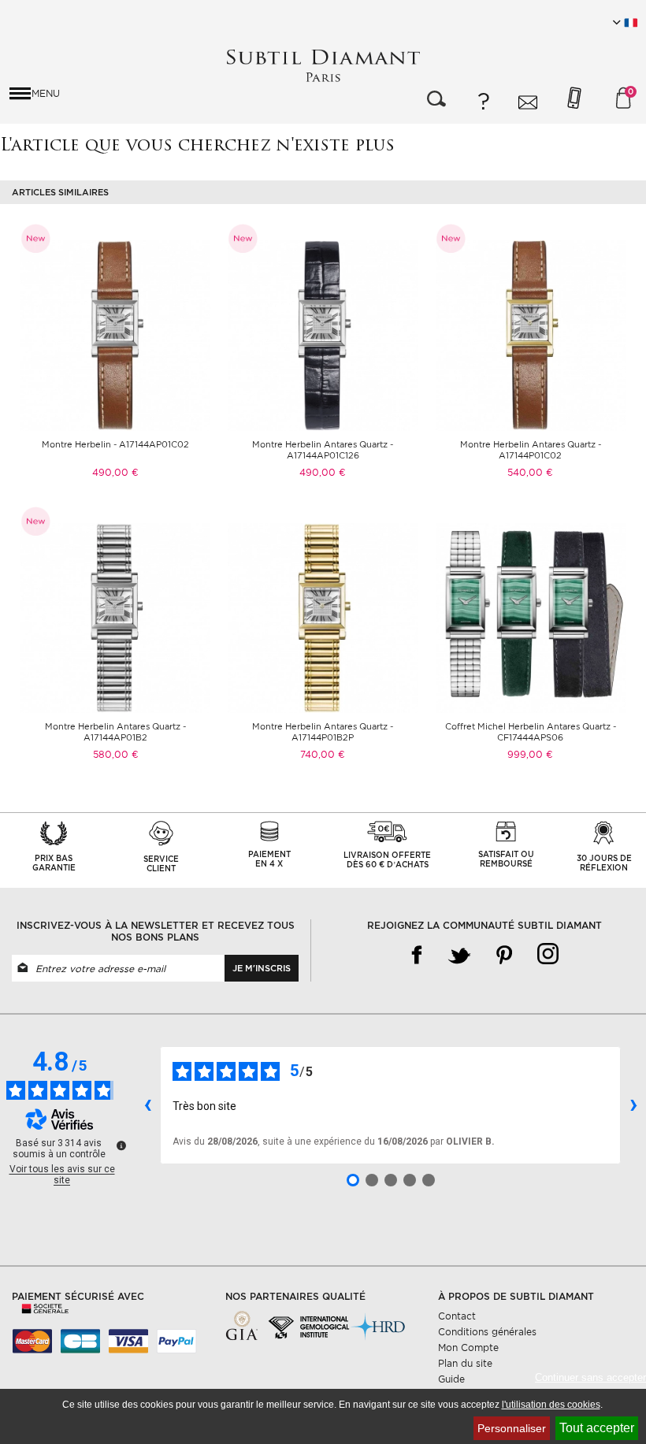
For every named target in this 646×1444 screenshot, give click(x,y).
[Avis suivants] (633, 1105)
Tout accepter (596, 1428)
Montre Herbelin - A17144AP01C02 (115, 444)
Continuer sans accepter (590, 1377)
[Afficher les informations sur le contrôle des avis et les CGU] (121, 1145)
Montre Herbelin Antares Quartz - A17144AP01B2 (115, 732)
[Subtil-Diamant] (323, 66)
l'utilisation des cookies (551, 1404)
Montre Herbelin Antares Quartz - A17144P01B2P (322, 732)
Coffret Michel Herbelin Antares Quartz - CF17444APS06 (530, 732)
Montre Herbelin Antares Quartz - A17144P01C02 (530, 450)
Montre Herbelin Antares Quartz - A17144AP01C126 (322, 450)
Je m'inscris (261, 968)
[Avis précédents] (147, 1105)
